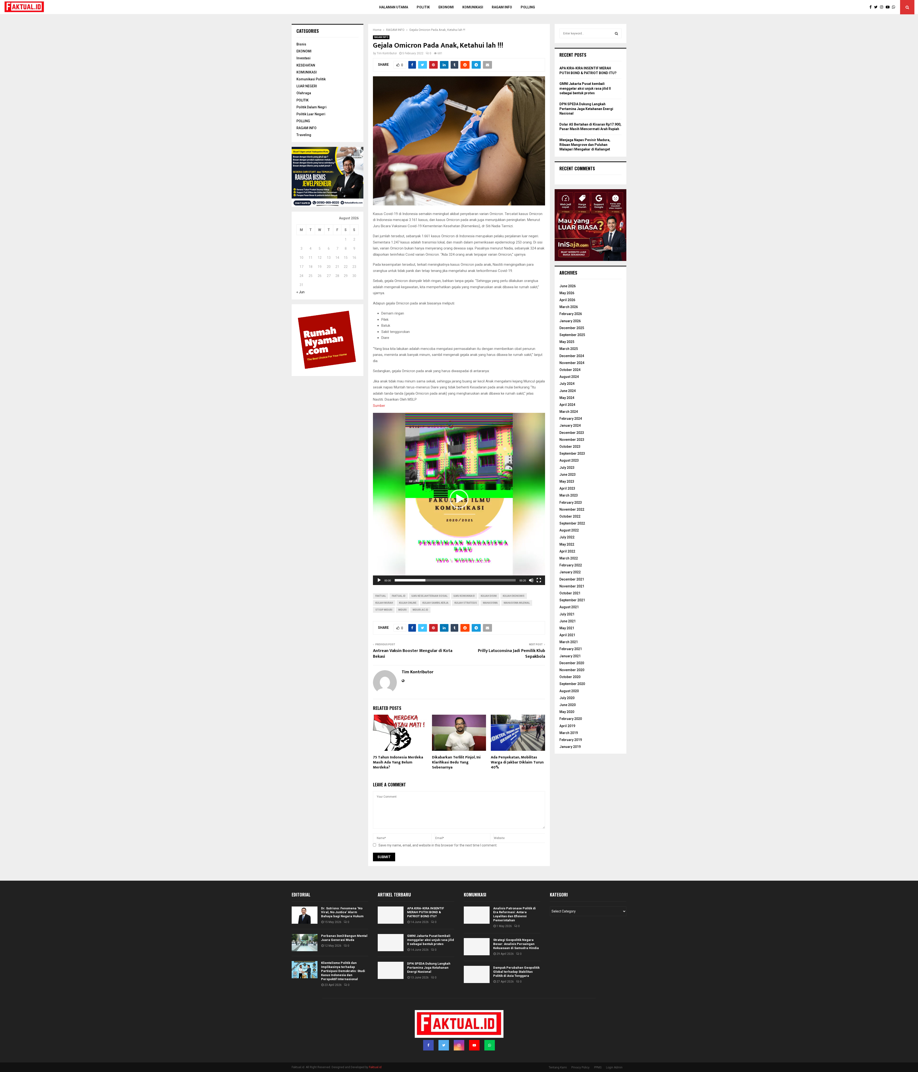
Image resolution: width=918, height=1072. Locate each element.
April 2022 (567, 551)
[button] (459, 498)
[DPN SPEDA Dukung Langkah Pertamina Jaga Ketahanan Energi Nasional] (391, 970)
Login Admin (614, 1067)
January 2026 (570, 321)
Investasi (303, 58)
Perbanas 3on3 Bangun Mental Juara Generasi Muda (344, 938)
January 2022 (570, 572)
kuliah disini (489, 596)
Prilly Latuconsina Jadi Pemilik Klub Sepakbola (511, 653)
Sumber (379, 405)
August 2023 (569, 460)
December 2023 (571, 433)
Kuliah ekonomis (514, 596)
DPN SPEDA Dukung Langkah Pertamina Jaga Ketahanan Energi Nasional (586, 108)
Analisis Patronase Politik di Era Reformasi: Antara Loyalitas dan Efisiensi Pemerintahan (514, 914)
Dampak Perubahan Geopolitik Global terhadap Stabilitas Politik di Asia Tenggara (516, 972)
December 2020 (571, 663)
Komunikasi (472, 7)
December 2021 (571, 579)
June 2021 (567, 621)
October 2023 (569, 446)
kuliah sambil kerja (435, 603)
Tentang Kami (558, 1067)
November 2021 (571, 586)
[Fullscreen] (538, 580)
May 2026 (566, 293)
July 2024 (566, 384)
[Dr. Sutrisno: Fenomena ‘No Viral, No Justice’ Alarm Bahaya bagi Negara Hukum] (304, 915)
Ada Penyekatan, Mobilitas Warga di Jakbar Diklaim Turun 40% (517, 762)
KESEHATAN (305, 65)
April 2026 (567, 300)
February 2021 (570, 649)
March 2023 (568, 495)
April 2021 (567, 635)
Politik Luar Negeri (310, 114)
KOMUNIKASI (306, 72)
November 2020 (571, 670)
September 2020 (572, 684)
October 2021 (569, 593)
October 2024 (569, 370)
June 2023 (567, 474)
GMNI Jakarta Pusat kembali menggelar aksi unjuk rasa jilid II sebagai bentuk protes (585, 88)
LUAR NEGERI (306, 86)
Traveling (303, 135)
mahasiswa (490, 603)
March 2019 (568, 733)
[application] (459, 499)
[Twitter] (877, 7)
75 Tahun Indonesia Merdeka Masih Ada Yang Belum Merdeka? (398, 762)
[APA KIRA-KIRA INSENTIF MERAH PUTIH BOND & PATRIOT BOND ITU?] (391, 915)
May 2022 (566, 544)
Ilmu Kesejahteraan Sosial (429, 596)
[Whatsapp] (895, 7)
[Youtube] (889, 7)
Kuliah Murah (384, 603)
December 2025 (571, 328)
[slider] (455, 580)
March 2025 (568, 349)
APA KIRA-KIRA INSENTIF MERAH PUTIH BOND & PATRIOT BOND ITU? (425, 912)
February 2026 (570, 314)
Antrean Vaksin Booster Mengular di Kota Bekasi (412, 653)
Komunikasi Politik (311, 79)
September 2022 (572, 523)
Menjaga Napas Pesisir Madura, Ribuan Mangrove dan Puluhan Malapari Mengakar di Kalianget (584, 144)
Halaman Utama (393, 7)
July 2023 (566, 468)
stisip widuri (383, 609)
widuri (402, 609)
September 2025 (572, 335)
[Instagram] (883, 7)
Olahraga (303, 93)
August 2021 (569, 607)
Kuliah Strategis (465, 603)
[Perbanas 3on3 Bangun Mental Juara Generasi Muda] (304, 942)
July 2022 (566, 537)
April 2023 (567, 488)
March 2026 (568, 307)
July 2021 (566, 614)
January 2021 (570, 656)
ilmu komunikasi (464, 596)
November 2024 (571, 363)
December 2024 (571, 356)
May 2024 (566, 398)
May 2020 (566, 712)
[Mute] (531, 580)
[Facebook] (871, 7)
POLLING (528, 7)
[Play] (379, 580)
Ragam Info (502, 7)
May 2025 (566, 342)
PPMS (597, 1067)
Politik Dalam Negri (311, 107)
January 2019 (570, 747)
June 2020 (567, 705)
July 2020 (566, 698)
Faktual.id (398, 596)
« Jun (300, 292)
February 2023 (570, 502)
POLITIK (423, 7)
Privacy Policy (580, 1067)
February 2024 (570, 418)
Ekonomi (446, 7)
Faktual (380, 596)
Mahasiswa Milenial (517, 603)
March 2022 (568, 558)
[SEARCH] (616, 33)
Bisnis (301, 44)
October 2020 (569, 677)
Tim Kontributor (387, 53)
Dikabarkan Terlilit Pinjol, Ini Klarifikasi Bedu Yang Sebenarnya (456, 762)
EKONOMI (303, 51)
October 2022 (569, 516)
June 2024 (567, 391)
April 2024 (567, 405)
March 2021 (568, 642)
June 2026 (567, 286)
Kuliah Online (407, 603)
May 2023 (566, 481)
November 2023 (571, 440)
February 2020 (570, 719)
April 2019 (567, 726)
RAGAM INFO (381, 37)
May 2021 (566, 628)
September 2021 (572, 600)
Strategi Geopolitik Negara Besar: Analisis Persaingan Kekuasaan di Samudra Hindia (516, 944)
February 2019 (570, 740)
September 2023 (572, 453)
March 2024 (568, 412)
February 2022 (570, 565)
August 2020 (569, 691)
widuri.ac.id (420, 609)
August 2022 (569, 530)
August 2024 (569, 377)
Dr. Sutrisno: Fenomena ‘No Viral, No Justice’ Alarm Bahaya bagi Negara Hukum (342, 912)
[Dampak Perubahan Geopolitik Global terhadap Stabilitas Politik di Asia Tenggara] (477, 974)
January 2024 (570, 425)
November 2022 (571, 509)
